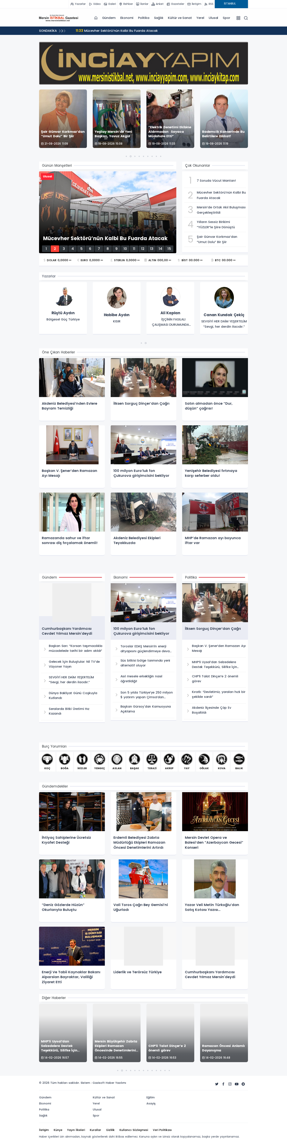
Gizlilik (110, 1130)
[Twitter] (217, 1084)
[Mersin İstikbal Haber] (58, 18)
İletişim (44, 1130)
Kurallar (95, 1130)
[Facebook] (223, 1084)
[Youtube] (237, 1084)
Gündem (109, 18)
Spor (226, 18)
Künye (58, 1130)
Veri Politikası (162, 1130)
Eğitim (150, 1097)
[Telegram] (243, 1084)
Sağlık (158, 18)
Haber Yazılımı (116, 1083)
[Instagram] (230, 1084)
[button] (126, 156)
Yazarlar (49, 276)
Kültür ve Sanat (180, 18)
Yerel (200, 18)
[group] (63, 308)
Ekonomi (127, 18)
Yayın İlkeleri (76, 1130)
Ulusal (213, 18)
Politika (143, 18)
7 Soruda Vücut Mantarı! (99, 30)
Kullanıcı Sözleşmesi (133, 1130)
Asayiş (150, 1103)
